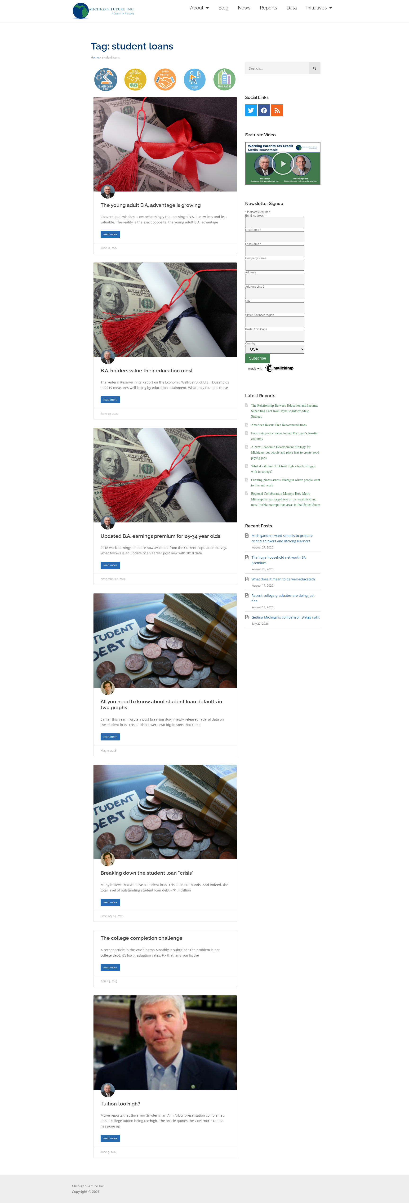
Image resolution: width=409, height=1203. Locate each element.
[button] (283, 163)
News (244, 8)
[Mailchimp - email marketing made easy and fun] (271, 372)
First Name (253, 229)
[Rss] (277, 110)
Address (250, 272)
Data (292, 8)
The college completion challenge (141, 938)
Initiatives (316, 8)
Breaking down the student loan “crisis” (147, 873)
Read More (110, 234)
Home (95, 57)
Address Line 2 (255, 286)
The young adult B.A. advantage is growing (151, 205)
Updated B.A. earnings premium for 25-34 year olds (160, 536)
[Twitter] (251, 110)
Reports (268, 8)
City (247, 300)
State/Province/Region (259, 315)
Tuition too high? (120, 1104)
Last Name (253, 244)
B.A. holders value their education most (147, 371)
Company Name (255, 258)
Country (250, 343)
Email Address (255, 215)
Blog (223, 8)
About (197, 8)
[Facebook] (264, 110)
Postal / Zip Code (256, 329)
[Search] (314, 68)
